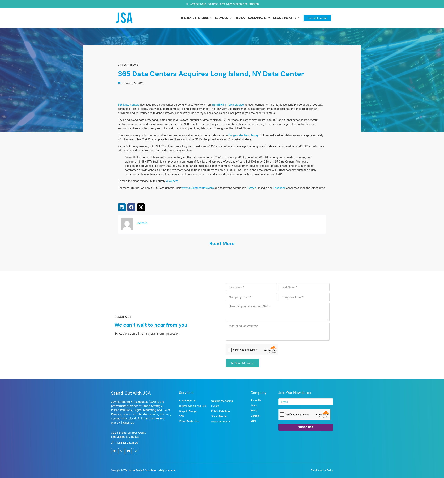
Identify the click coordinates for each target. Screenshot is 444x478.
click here (172, 181)
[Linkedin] (114, 451)
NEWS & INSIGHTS (285, 17)
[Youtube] (129, 451)
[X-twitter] (121, 451)
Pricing (239, 17)
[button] (122, 207)
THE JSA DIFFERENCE (195, 17)
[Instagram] (136, 451)
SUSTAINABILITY (259, 17)
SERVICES (221, 17)
